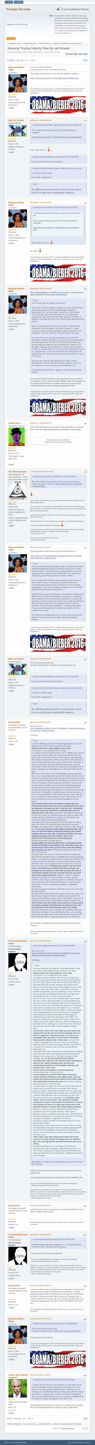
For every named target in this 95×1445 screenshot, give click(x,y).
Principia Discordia (18, 9)
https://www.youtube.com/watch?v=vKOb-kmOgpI (62, 429)
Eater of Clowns (16, 120)
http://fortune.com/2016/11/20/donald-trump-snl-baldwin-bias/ (54, 78)
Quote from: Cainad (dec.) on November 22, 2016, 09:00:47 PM (55, 476)
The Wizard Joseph (17, 471)
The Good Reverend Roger (17, 942)
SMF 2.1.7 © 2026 (10, 1442)
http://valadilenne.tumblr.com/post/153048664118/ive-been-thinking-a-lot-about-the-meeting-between (56, 954)
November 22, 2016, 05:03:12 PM (40, 202)
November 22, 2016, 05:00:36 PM (40, 120)
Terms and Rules (77, 1442)
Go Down (10, 60)
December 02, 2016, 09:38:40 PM (40, 941)
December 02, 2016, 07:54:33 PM (40, 547)
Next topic (83, 54)
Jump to (55, 1428)
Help (69, 1442)
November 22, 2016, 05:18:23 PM (40, 288)
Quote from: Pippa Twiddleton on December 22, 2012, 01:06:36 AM (55, 157)
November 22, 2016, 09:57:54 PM (42, 471)
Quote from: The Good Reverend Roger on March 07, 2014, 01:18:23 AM (57, 168)
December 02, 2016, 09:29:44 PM (40, 722)
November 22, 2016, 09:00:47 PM (40, 423)
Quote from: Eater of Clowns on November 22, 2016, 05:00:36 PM (55, 207)
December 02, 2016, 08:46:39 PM (40, 659)
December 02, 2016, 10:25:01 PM (40, 1285)
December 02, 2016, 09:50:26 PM (40, 1234)
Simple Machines (21, 1442)
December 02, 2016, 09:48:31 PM (40, 1205)
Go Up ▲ (87, 1442)
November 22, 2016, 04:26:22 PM (40, 67)
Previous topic (72, 54)
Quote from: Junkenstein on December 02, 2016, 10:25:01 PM (54, 1380)
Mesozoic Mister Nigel (16, 68)
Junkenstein (14, 722)
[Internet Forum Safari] (9, 461)
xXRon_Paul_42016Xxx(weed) (18, 1376)
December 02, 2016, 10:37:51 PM (40, 1319)
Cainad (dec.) (14, 423)
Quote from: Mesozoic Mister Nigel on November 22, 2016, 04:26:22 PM (58, 125)
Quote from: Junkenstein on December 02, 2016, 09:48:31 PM (54, 1239)
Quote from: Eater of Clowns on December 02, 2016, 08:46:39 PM (55, 1323)
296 (32, 60)
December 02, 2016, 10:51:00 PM (40, 1375)
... (30, 60)
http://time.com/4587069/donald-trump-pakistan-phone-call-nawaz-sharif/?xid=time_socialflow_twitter (56, 557)
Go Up (9, 1419)
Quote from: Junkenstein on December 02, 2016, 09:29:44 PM (54, 946)
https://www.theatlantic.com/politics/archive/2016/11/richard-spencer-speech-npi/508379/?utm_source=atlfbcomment (57, 293)
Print (85, 60)
